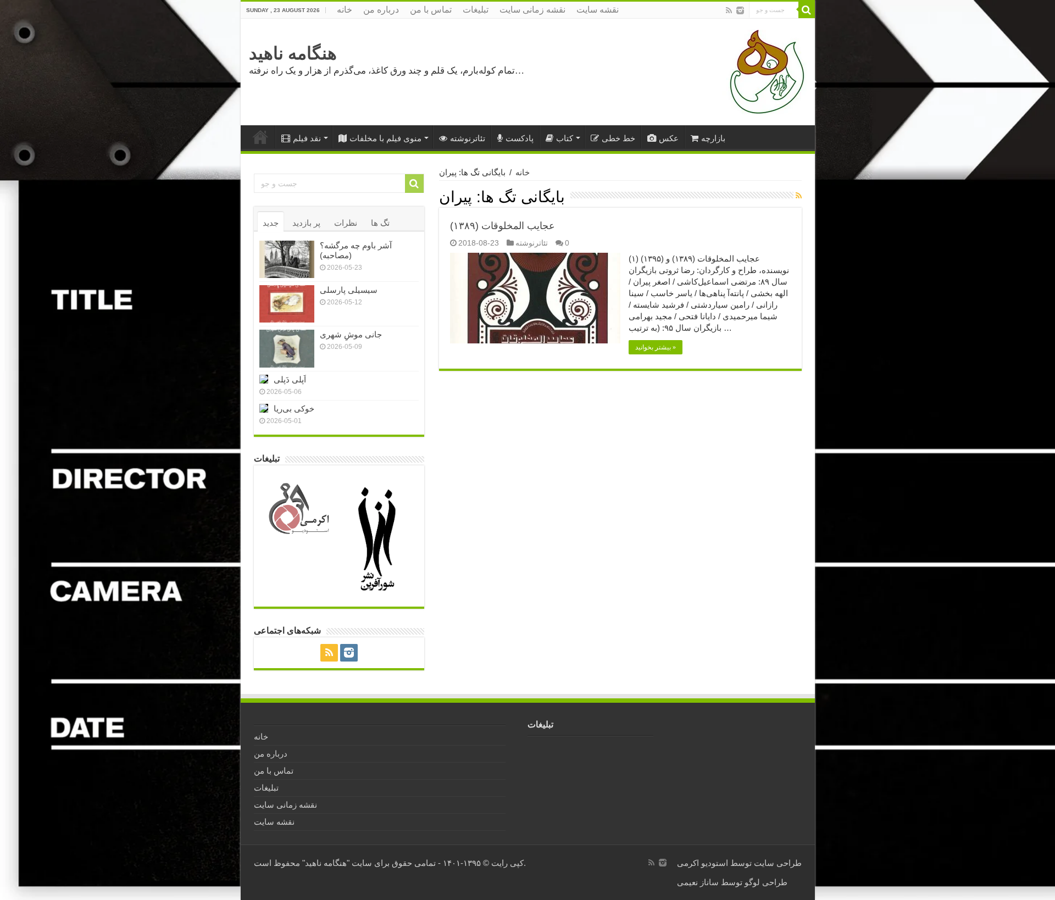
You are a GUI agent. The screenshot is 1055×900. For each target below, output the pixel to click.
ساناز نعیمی (698, 882)
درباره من (381, 9)
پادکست (520, 138)
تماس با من (431, 9)
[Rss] (729, 10)
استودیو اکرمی (702, 863)
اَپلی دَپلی (290, 379)
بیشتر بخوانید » (655, 347)
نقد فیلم (307, 138)
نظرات (345, 222)
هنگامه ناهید (293, 53)
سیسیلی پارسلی (348, 290)
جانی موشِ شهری (351, 334)
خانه (344, 9)
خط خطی (618, 138)
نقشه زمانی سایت (532, 9)
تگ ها (380, 222)
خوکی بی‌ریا (294, 408)
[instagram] (740, 10)
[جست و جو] (806, 10)
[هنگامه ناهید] (764, 71)
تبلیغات (475, 9)
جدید (271, 222)
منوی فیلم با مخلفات (385, 138)
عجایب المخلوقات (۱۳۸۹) (502, 225)
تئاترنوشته (467, 138)
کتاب (564, 138)
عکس (669, 138)
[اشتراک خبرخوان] (799, 195)
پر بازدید (306, 222)
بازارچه (713, 138)
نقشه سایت (597, 9)
